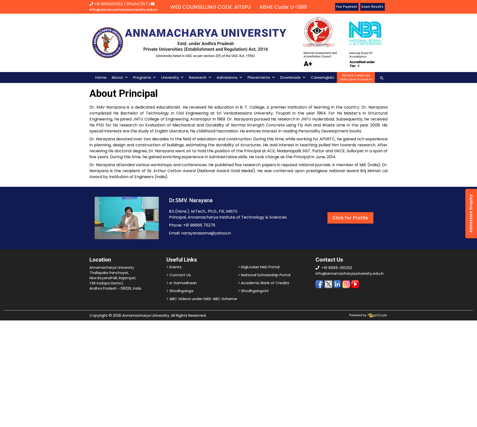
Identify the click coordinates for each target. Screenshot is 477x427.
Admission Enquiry (471, 213)
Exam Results (372, 6)
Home (101, 77)
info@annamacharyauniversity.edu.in (350, 273)
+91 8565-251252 (336, 267)
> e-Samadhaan (181, 282)
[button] (382, 77)
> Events (174, 267)
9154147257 (137, 3)
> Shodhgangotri (253, 290)
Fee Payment (346, 6)
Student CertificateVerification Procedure (355, 77)
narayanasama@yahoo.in (206, 233)
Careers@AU (322, 77)
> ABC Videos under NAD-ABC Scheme (201, 298)
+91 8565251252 (108, 3)
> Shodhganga (179, 290)
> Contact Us (178, 274)
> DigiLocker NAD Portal (258, 267)
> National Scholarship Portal (264, 274)
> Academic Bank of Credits (263, 282)
